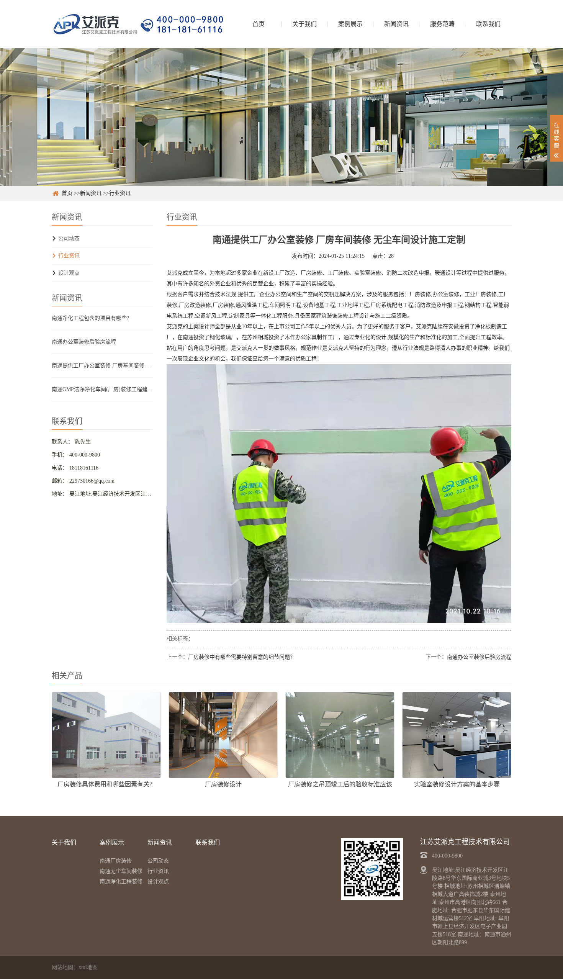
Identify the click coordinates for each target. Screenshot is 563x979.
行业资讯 (120, 193)
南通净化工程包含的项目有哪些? (90, 318)
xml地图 (88, 967)
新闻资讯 (396, 24)
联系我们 (488, 24)
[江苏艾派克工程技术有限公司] (138, 24)
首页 (258, 24)
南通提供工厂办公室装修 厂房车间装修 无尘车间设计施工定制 (102, 365)
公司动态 (69, 238)
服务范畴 (442, 24)
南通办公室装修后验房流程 (84, 342)
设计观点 (69, 273)
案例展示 (350, 24)
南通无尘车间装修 (121, 871)
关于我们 (304, 24)
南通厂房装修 (116, 861)
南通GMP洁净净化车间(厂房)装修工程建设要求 (102, 389)
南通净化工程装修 (121, 881)
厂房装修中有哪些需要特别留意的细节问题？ (241, 657)
